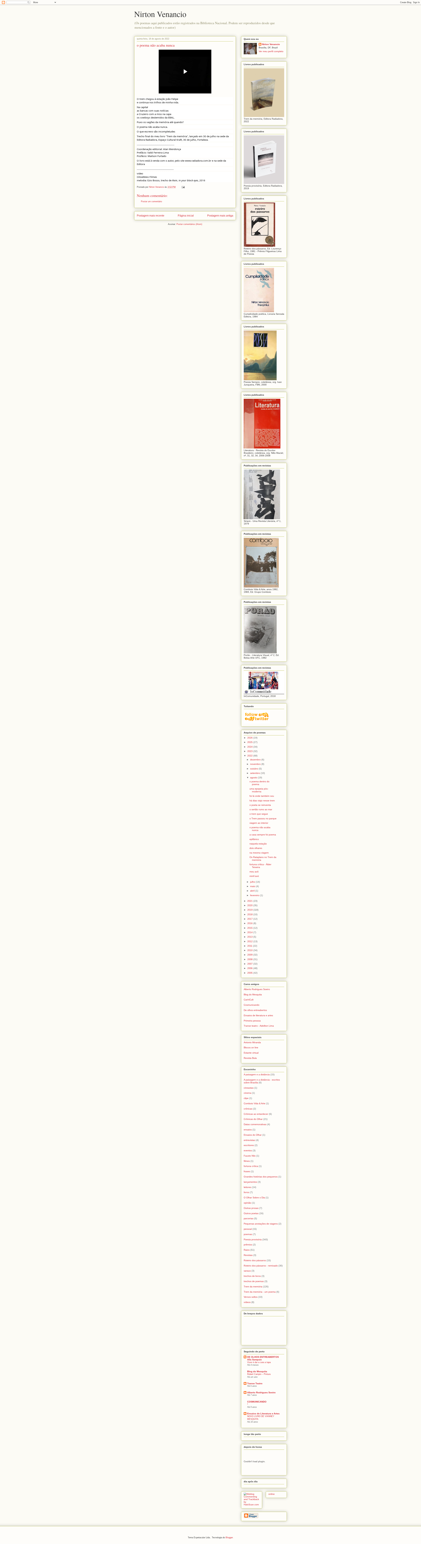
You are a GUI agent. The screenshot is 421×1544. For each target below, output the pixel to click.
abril (252, 890)
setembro (255, 773)
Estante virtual (251, 1052)
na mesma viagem (259, 852)
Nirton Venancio (160, 14)
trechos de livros (252, 1276)
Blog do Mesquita (253, 994)
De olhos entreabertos (255, 1010)
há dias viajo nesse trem (262, 800)
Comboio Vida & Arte (254, 1103)
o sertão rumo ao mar (260, 809)
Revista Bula (250, 1058)
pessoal (248, 1229)
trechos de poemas (254, 1281)
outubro (254, 768)
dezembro (255, 759)
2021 (250, 901)
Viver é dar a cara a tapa (259, 1362)
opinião (247, 1202)
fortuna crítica (251, 1166)
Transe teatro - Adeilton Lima (259, 1025)
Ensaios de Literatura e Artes (263, 1413)
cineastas (249, 1087)
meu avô (254, 871)
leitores (247, 1187)
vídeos (247, 1302)
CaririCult (248, 999)
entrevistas (249, 1140)
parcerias (248, 1218)
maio (253, 886)
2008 (250, 959)
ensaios (248, 1129)
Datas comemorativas (255, 1124)
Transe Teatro (254, 1383)
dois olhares (255, 848)
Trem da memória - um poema (260, 1291)
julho (253, 881)
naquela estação (258, 843)
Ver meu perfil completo (271, 51)
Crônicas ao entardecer (256, 1114)
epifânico (254, 839)
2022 (250, 755)
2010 (250, 950)
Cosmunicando (251, 1005)
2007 (250, 963)
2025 (250, 742)
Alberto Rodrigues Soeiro (257, 989)
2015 (250, 928)
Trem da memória (253, 1286)
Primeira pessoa (252, 1020)
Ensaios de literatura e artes (258, 1015)
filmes (247, 1161)
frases (247, 1171)
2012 (250, 941)
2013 (250, 936)
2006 (250, 968)
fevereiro (255, 895)
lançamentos (250, 1182)
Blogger (229, 1537)
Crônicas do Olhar (253, 1119)
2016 (250, 923)
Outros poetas (251, 1213)
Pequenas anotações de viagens (261, 1223)
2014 (250, 932)
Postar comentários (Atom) (189, 224)
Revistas (248, 1255)
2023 (250, 751)
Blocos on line (251, 1047)
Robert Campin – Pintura (259, 1374)
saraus (247, 1270)
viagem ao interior (258, 823)
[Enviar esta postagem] (183, 187)
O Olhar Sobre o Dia (254, 1197)
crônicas (248, 1108)
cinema (247, 1093)
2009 (250, 954)
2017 (250, 919)
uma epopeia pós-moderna (258, 790)
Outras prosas (251, 1208)
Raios (247, 1250)
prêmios (248, 1244)
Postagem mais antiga (220, 215)
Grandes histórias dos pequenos (261, 1176)
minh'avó (254, 876)
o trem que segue (258, 814)
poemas (248, 1234)
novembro (255, 764)
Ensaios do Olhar (253, 1135)
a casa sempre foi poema (262, 834)
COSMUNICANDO (256, 1401)
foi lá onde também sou (261, 796)
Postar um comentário (151, 201)
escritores (249, 1145)
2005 (250, 972)
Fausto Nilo (250, 1155)
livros (246, 1192)
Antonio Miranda (252, 1042)
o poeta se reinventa (260, 805)
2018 (250, 914)
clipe (246, 1098)
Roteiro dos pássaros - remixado (261, 1265)
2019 (250, 909)
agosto (254, 777)
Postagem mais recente (150, 215)
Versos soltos (251, 1297)
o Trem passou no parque (262, 818)
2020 (250, 905)
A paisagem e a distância (257, 1074)
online (271, 1494)
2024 (250, 746)
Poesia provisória (253, 1239)
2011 (250, 945)
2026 (250, 737)
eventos (248, 1150)
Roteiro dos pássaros (255, 1260)
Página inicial (186, 215)
